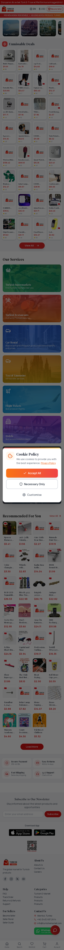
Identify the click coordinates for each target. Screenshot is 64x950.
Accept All (34, 473)
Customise (34, 495)
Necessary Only (34, 484)
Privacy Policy (48, 463)
